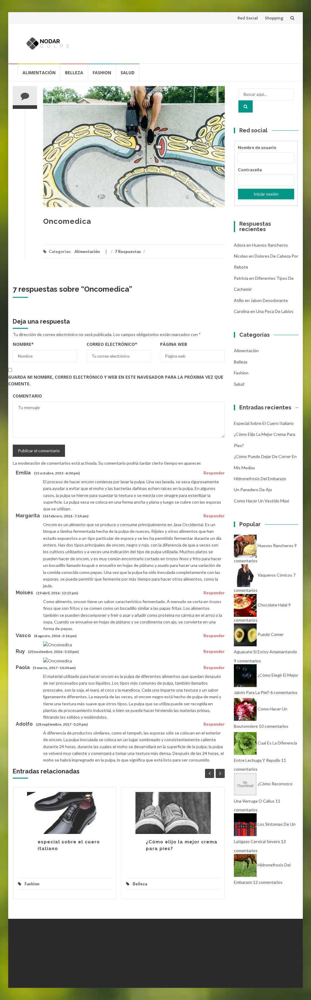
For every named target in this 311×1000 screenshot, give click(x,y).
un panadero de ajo (253, 489)
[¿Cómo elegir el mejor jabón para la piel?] (245, 675)
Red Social (248, 18)
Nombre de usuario (257, 147)
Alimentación (39, 72)
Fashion (102, 72)
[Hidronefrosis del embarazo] (245, 864)
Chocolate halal (272, 604)
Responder (214, 472)
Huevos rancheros (270, 245)
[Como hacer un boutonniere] (245, 708)
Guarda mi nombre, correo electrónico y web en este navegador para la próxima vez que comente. (115, 380)
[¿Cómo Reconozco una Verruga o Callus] (245, 783)
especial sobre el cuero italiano (264, 423)
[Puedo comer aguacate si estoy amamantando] (245, 634)
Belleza (74, 72)
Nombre (23, 344)
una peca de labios (274, 311)
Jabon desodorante (269, 300)
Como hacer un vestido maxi (261, 500)
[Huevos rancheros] (245, 545)
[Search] (245, 106)
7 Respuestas (128, 251)
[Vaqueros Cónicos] (245, 575)
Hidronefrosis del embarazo (260, 478)
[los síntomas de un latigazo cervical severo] (245, 824)
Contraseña (250, 169)
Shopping (274, 18)
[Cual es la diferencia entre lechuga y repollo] (245, 742)
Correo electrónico (112, 344)
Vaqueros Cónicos (275, 575)
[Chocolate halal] (245, 604)
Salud (128, 72)
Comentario (27, 396)
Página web (173, 344)
